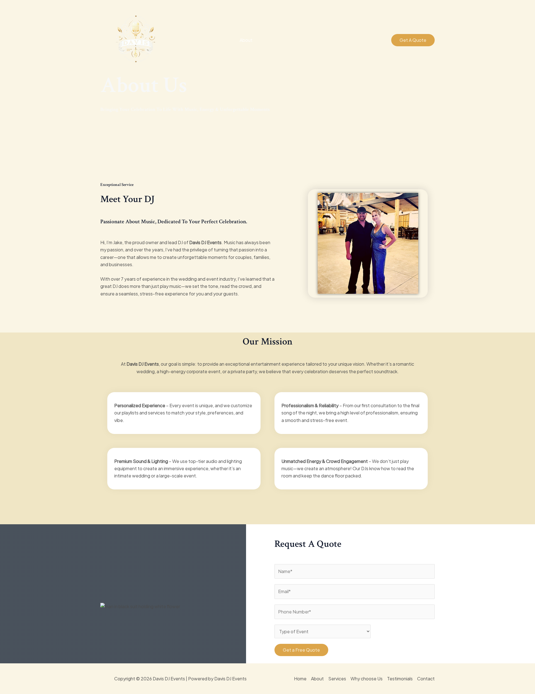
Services (270, 40)
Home (224, 40)
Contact (372, 40)
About (246, 40)
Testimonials (342, 40)
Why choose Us (304, 40)
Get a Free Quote (301, 650)
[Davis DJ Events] (135, 39)
